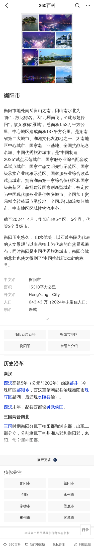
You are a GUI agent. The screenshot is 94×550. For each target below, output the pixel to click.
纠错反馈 (85, 544)
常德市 (25, 506)
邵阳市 (25, 483)
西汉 (8, 383)
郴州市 (25, 517)
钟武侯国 (54, 407)
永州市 (69, 494)
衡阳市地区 (69, 334)
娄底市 (69, 506)
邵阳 (25, 494)
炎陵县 (44, 397)
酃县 (73, 383)
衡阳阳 (25, 346)
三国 (8, 426)
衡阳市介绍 (69, 346)
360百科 (47, 5)
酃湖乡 (23, 390)
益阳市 (69, 483)
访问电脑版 (37, 544)
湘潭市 (69, 517)
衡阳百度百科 (25, 334)
